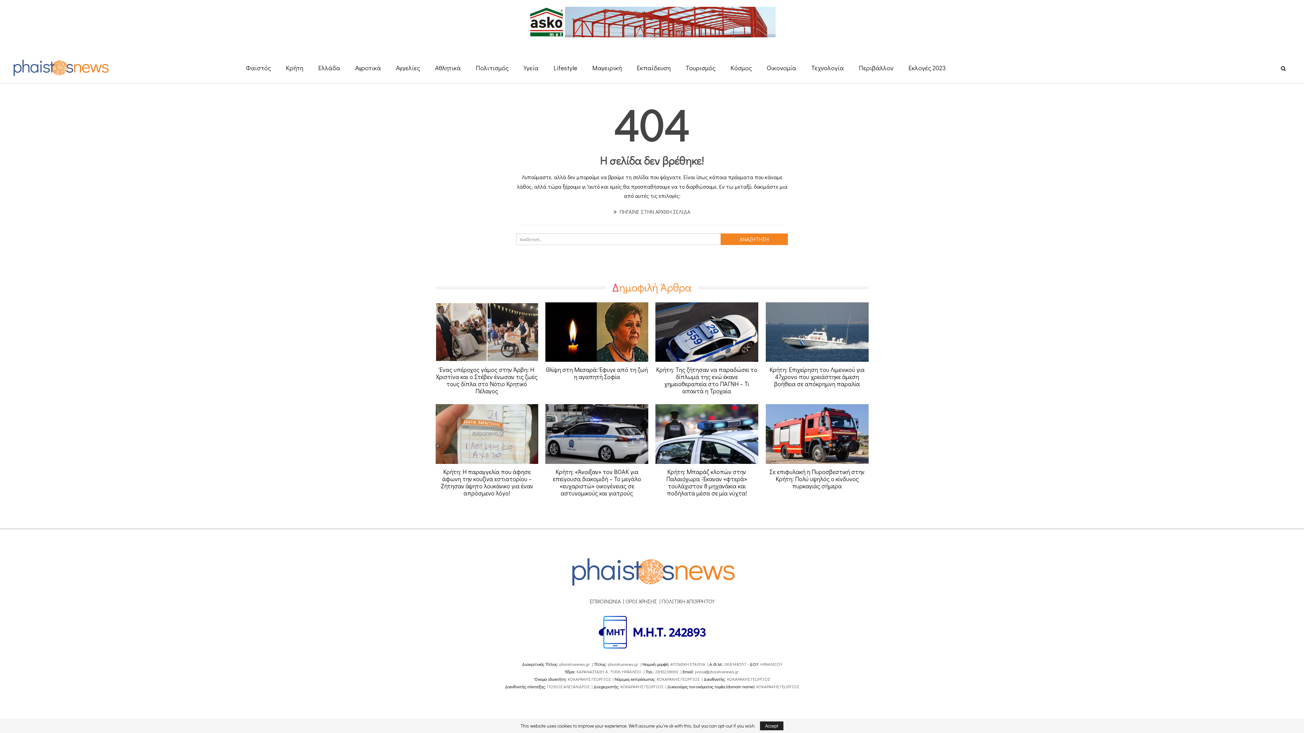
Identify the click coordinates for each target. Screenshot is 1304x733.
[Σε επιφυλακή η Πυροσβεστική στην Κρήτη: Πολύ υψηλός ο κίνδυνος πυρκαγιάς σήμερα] (817, 434)
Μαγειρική (607, 67)
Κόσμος (741, 67)
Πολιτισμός (492, 67)
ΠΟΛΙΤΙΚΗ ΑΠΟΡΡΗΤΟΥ (688, 601)
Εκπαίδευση (654, 67)
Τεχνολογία (827, 67)
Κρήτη (294, 67)
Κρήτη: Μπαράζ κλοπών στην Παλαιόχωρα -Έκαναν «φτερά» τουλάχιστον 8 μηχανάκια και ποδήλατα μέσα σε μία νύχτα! (706, 482)
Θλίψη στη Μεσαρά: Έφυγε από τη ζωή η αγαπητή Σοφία (597, 373)
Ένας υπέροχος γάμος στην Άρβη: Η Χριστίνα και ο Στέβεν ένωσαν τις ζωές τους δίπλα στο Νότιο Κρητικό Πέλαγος (487, 380)
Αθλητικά (448, 67)
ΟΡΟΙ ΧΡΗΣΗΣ (641, 601)
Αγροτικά (368, 67)
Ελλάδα (329, 67)
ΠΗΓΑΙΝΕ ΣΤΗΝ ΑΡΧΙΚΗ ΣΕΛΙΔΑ (654, 211)
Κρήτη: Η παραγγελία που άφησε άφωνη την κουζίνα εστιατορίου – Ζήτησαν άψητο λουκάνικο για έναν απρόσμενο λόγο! (487, 482)
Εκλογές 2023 (927, 67)
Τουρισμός (701, 67)
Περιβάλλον (876, 67)
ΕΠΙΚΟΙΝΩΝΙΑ (605, 601)
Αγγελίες (408, 67)
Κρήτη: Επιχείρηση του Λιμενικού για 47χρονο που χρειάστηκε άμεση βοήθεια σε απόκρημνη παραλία (817, 376)
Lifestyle (565, 67)
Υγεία (531, 67)
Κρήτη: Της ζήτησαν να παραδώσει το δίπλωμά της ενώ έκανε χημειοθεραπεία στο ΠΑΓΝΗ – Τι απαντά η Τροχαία (706, 380)
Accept (771, 725)
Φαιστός (258, 67)
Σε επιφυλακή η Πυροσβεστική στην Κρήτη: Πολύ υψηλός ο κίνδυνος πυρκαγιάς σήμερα (817, 479)
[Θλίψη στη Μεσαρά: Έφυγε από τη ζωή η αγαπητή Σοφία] (596, 332)
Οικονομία (781, 67)
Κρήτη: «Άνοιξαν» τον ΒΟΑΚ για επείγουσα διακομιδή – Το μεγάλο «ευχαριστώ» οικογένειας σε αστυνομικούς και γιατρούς (597, 482)
